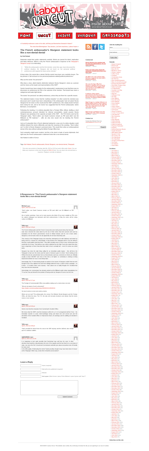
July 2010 (114, 433)
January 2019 (115, 267)
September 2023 (116, 189)
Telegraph (71, 144)
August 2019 (115, 258)
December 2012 (116, 386)
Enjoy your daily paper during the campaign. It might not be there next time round (96, 71)
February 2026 (116, 157)
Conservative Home (117, 77)
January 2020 (115, 249)
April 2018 (114, 282)
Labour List (115, 104)
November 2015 (116, 329)
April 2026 (114, 154)
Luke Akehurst (115, 114)
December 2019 (116, 251)
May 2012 (114, 397)
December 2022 (116, 201)
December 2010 (116, 425)
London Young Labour (118, 113)
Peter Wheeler (115, 119)
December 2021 (116, 214)
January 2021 (115, 230)
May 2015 (114, 339)
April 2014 (114, 360)
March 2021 (115, 227)
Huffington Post (116, 95)
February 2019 (116, 266)
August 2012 (115, 393)
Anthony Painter (116, 67)
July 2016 (114, 316)
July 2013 (114, 375)
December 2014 (116, 347)
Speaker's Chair (116, 134)
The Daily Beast (116, 137)
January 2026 (115, 158)
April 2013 (114, 380)
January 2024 (115, 183)
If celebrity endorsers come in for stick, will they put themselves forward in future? (47, 43)
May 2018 (114, 280)
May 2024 (114, 180)
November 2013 (116, 368)
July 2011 (114, 414)
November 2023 (116, 186)
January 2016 (115, 326)
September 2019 (116, 256)
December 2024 (116, 170)
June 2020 (114, 241)
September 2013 (116, 371)
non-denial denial (61, 144)
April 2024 (114, 181)
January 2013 (115, 384)
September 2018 (116, 274)
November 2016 (116, 310)
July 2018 (114, 277)
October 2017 (115, 292)
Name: (111, 47)
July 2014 (114, 355)
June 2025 (114, 167)
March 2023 (115, 196)
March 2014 (115, 362)
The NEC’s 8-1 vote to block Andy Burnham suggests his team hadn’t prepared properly (95, 78)
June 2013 (114, 376)
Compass (114, 75)
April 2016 (114, 321)
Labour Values (115, 106)
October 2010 (115, 428)
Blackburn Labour (116, 70)
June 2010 (114, 435)
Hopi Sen (114, 93)
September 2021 (116, 217)
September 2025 (116, 163)
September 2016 (116, 313)
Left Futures (115, 109)
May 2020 (114, 243)
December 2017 (116, 289)
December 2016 (116, 308)
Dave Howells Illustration (118, 80)
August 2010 (115, 432)
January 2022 (115, 212)
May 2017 (114, 300)
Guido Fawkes (115, 91)
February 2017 (116, 305)
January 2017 (115, 306)
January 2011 (115, 424)
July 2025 (114, 165)
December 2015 (116, 328)
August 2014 (115, 354)
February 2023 (116, 197)
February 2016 (116, 324)
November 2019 (116, 253)
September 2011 (116, 410)
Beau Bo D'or (115, 69)
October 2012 (115, 389)
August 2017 (115, 295)
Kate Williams (115, 98)
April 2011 (114, 419)
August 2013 (115, 373)
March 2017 (115, 303)
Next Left (114, 117)
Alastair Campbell (116, 64)
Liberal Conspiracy (117, 111)
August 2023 (115, 191)
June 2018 (114, 279)
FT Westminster (116, 88)
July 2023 (114, 193)
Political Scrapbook (117, 124)
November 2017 (116, 290)
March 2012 (115, 401)
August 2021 (115, 219)
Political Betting (116, 121)
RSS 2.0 (51, 150)
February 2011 (115, 422)
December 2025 (116, 160)
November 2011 (116, 407)
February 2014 (116, 363)
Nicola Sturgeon (50, 144)
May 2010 (114, 437)
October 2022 (115, 202)
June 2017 (114, 298)
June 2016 (114, 318)
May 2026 (114, 152)
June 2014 (114, 357)
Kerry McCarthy (116, 99)
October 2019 (115, 254)
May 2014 (114, 358)
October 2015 (115, 331)
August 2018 (115, 276)
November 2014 (116, 349)
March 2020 (115, 246)
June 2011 (114, 415)
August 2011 (115, 412)
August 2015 (115, 334)
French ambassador (38, 144)
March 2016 (115, 323)
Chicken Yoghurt (116, 72)
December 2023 (116, 184)
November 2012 (116, 388)
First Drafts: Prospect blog (118, 85)
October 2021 (115, 215)
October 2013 (115, 370)
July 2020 (114, 240)
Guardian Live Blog (117, 90)
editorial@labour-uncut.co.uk (93, 122)
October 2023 (115, 188)
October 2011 (115, 409)
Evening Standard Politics (118, 83)
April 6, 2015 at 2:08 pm (28, 325)
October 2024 (115, 173)
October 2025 (115, 162)
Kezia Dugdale (116, 103)
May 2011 (114, 417)
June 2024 (114, 178)
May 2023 (114, 194)
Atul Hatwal (27, 144)
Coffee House (115, 73)
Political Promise (116, 122)
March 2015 (115, 342)
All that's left (115, 65)
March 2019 (115, 264)
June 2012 (114, 396)
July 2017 (114, 297)
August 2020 (115, 238)
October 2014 (115, 350)
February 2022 (116, 210)
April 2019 (114, 262)
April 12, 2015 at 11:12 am (29, 338)
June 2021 (114, 222)
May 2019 (114, 261)
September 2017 (116, 293)
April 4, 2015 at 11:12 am (29, 207)
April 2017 (114, 302)
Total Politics (115, 145)
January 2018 (115, 287)
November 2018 (116, 271)
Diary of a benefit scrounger (119, 82)
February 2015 (116, 344)
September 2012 (116, 391)
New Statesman (116, 116)
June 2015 (114, 337)
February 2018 (116, 285)
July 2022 (114, 207)
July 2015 (114, 336)
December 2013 (116, 367)
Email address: (113, 52)
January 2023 (115, 199)
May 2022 (114, 209)
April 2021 (114, 225)
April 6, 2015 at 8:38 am (28, 306)
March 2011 (115, 420)
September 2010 (116, 430)
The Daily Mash (116, 139)
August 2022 (115, 206)
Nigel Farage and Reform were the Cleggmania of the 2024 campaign (95, 112)
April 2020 (114, 245)
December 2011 (116, 406)
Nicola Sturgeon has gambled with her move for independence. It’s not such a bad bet (96, 64)
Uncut (69, 148)
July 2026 (114, 150)
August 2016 (115, 315)
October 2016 (115, 311)
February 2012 (116, 402)
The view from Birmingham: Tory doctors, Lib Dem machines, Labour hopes (53, 46)
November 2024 (116, 171)
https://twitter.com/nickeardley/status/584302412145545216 (38, 288)
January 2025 (115, 168)
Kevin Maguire (115, 101)
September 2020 (116, 236)
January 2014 (115, 365)
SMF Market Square (117, 132)
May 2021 (114, 223)
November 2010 (116, 427)
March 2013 (115, 381)
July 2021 (114, 220)
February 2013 (116, 383)
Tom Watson (115, 143)
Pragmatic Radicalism (117, 126)
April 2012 (114, 399)
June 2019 (114, 259)
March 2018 (115, 284)
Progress (114, 127)
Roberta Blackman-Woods (119, 129)
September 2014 (116, 352)
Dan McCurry (115, 78)
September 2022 (116, 204)
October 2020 (115, 235)
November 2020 (116, 233)
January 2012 (115, 404)
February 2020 (116, 248)
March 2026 (115, 155)
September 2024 (116, 175)
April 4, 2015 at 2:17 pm (28, 280)
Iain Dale (114, 96)
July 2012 (114, 394)
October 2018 (115, 272)
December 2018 (116, 269)
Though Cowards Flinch (118, 140)
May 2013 (114, 378)
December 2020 (116, 232)
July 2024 (114, 176)
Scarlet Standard (116, 130)
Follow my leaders (116, 86)
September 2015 (116, 332)
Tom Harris (114, 142)
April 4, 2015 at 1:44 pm (28, 227)
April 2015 (114, 341)
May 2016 (114, 319)
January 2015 (115, 345)
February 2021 (116, 228)
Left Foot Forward (116, 108)
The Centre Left (116, 135)
